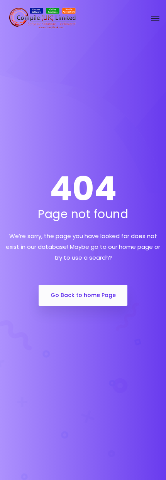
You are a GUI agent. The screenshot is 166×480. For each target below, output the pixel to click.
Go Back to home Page (83, 295)
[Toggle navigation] (155, 18)
